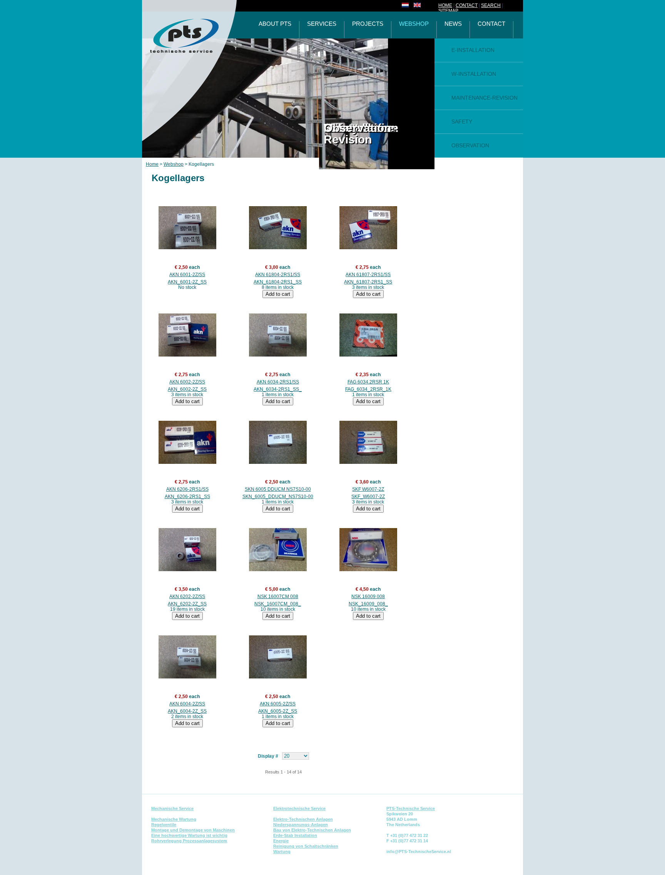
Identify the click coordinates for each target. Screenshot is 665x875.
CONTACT (467, 5)
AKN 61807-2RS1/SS (368, 274)
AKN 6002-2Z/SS (187, 382)
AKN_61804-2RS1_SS (278, 282)
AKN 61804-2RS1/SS (277, 274)
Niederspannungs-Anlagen (300, 824)
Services (321, 24)
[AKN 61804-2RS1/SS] (277, 227)
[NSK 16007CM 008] (277, 549)
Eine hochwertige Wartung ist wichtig (189, 835)
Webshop (414, 24)
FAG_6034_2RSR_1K (368, 389)
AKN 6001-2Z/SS (187, 274)
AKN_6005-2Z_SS (277, 711)
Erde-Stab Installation (295, 835)
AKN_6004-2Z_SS (187, 711)
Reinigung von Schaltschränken (305, 846)
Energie (281, 840)
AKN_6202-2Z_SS (187, 604)
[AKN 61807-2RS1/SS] (368, 227)
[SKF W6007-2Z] (368, 442)
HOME (445, 5)
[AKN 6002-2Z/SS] (187, 335)
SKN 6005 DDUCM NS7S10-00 (278, 489)
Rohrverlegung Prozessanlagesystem (189, 840)
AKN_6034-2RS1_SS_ (278, 389)
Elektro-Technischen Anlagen (303, 819)
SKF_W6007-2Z (368, 496)
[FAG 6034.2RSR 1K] (368, 335)
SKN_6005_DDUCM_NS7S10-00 (277, 496)
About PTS (275, 24)
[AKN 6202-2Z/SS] (187, 549)
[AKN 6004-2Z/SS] (187, 656)
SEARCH (491, 5)
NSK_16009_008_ (368, 604)
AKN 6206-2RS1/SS (187, 489)
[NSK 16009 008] (368, 549)
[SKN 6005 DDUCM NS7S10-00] (277, 442)
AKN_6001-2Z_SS (187, 282)
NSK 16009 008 (368, 596)
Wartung (282, 851)
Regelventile (163, 824)
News (453, 24)
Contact (491, 24)
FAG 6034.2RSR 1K (368, 382)
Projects (367, 24)
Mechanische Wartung (173, 819)
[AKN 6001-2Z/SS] (187, 227)
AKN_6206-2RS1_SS (187, 496)
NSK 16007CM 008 (277, 596)
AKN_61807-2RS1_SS (368, 282)
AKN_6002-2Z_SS (187, 389)
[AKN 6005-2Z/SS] (277, 656)
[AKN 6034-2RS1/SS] (277, 335)
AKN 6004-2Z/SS (187, 704)
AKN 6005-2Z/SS (278, 704)
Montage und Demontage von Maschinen (193, 830)
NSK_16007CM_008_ (277, 604)
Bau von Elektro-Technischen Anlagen (312, 830)
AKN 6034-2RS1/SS (278, 382)
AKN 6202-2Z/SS (187, 596)
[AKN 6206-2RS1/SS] (187, 442)
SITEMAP (448, 10)
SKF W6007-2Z (368, 489)
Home (152, 164)
